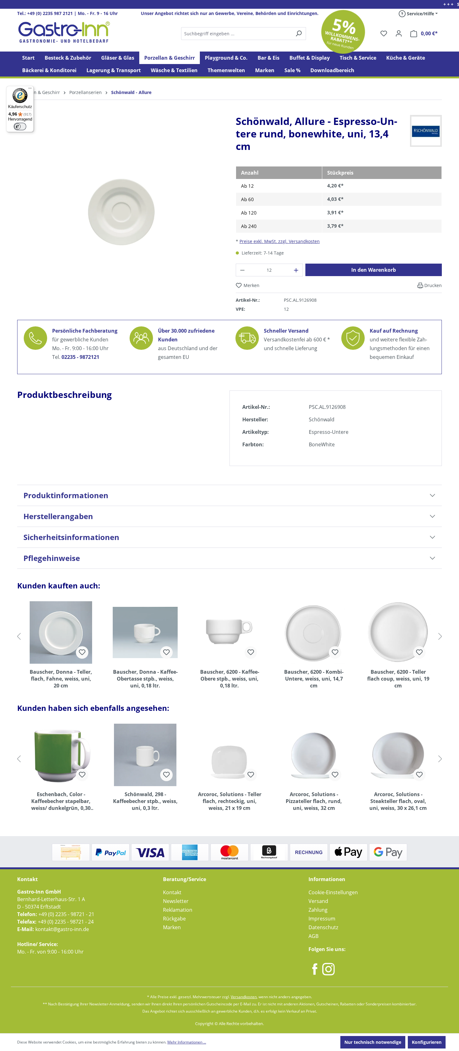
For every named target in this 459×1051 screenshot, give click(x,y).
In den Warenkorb (373, 269)
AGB (313, 936)
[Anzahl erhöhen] (296, 270)
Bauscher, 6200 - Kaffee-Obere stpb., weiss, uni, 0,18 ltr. (229, 678)
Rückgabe (174, 918)
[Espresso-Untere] (120, 209)
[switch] (20, 126)
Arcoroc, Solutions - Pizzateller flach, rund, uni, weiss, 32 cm (314, 801)
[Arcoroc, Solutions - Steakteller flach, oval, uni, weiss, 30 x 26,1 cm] (398, 755)
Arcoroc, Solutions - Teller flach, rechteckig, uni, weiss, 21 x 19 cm (229, 801)
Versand (318, 901)
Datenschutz (323, 927)
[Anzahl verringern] (242, 270)
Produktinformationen (65, 495)
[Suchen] (243, 33)
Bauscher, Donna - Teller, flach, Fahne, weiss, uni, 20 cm (61, 678)
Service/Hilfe (420, 14)
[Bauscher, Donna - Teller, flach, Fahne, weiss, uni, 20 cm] (60, 632)
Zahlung (318, 909)
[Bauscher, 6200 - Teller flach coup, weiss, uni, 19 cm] (398, 632)
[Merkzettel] (383, 33)
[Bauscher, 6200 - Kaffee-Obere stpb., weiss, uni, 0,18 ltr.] (229, 632)
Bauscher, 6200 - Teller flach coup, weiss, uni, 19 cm (398, 678)
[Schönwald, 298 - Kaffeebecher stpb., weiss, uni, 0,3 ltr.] (145, 755)
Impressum (321, 918)
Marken (172, 927)
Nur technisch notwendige (372, 1042)
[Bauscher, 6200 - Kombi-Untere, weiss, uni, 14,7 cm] (313, 632)
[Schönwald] (426, 130)
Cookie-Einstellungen (333, 892)
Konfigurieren (427, 1042)
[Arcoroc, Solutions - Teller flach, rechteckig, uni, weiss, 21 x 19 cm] (229, 755)
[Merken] (82, 652)
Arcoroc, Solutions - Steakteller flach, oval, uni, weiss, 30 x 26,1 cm (398, 801)
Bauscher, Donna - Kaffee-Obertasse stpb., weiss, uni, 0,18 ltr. (145, 678)
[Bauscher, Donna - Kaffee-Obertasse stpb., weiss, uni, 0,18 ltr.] (145, 632)
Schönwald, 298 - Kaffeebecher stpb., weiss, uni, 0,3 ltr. (145, 801)
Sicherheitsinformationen (71, 537)
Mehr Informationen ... (186, 1042)
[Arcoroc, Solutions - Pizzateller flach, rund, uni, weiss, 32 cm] (313, 755)
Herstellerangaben (58, 516)
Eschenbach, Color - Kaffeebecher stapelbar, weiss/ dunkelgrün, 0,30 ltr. (61, 801)
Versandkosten (244, 996)
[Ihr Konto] (398, 33)
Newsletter (176, 901)
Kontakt (172, 892)
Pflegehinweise (51, 558)
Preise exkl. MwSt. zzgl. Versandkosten (279, 241)
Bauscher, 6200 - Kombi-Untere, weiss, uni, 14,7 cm (313, 678)
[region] (120, 213)
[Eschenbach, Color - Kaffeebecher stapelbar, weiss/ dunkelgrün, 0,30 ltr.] (60, 755)
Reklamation (177, 909)
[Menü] (30, 89)
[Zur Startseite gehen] (64, 32)
